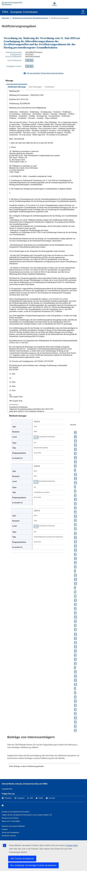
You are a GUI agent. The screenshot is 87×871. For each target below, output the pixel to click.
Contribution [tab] (49, 87)
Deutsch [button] (54, 5)
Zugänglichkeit (7, 789)
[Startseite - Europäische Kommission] (13, 4)
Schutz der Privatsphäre (10, 832)
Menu (83, 13)
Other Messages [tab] (35, 87)
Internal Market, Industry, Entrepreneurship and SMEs (25, 784)
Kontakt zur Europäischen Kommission (15, 812)
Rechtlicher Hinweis (9, 836)
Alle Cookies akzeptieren (22, 858)
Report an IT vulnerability (11, 821)
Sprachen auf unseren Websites (13, 826)
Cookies (5, 829)
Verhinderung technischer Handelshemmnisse (30, 18)
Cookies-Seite (71, 845)
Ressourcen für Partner (10, 818)
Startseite (5, 18)
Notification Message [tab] (17, 87)
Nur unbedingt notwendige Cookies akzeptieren (33, 865)
